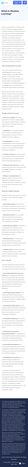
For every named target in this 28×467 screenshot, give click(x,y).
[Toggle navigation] (25, 2)
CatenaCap (16, 457)
